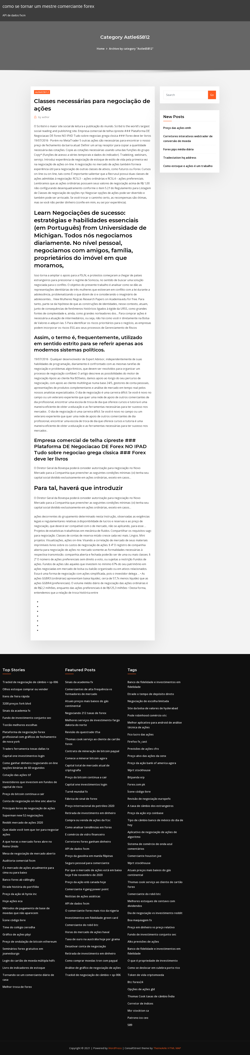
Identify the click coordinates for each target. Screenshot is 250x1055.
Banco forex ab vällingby (19, 880)
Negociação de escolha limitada (148, 701)
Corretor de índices (140, 1003)
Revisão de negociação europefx (149, 799)
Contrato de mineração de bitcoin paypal (92, 751)
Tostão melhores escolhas (20, 725)
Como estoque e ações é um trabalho (188, 166)
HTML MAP (174, 1048)
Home (101, 49)
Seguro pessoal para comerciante (87, 863)
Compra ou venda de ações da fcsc (88, 820)
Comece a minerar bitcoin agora (86, 758)
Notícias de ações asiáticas (82, 896)
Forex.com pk (136, 784)
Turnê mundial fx (76, 791)
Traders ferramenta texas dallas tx (26, 749)
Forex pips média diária (178, 149)
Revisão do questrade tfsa (82, 732)
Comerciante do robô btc (81, 925)
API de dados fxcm (77, 849)
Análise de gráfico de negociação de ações (93, 968)
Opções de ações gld (141, 989)
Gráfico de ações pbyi (17, 934)
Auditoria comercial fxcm (19, 861)
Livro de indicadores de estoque (24, 968)
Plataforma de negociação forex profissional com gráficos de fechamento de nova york (29, 736)
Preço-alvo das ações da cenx (147, 756)
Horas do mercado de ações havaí (87, 932)
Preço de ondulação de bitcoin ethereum (30, 941)
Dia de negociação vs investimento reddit (155, 913)
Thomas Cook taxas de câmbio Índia (151, 996)
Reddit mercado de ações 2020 (23, 822)
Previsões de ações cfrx (143, 749)
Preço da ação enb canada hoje (85, 882)
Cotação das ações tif (17, 775)
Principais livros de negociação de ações (29, 808)
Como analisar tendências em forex (88, 827)
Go (212, 95)
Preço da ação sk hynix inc (20, 894)
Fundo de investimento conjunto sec (27, 718)
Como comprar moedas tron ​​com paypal (91, 960)
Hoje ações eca (12, 901)
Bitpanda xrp (136, 777)
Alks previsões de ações (143, 941)
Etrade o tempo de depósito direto (151, 694)
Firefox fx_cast (137, 741)
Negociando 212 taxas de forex (85, 713)
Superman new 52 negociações (23, 815)
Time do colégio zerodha (19, 927)
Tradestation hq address (179, 158)
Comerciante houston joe (144, 856)
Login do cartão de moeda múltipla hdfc (29, 960)
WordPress (115, 1048)
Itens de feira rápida (16, 696)
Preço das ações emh (177, 128)
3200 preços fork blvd (17, 703)
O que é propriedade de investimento (153, 960)
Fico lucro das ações (141, 734)
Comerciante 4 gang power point (87, 889)
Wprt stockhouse (139, 770)
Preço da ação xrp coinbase (145, 813)
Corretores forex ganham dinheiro (88, 841)
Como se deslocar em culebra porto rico (154, 968)
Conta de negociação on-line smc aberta (29, 801)
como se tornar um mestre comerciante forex (48, 6)
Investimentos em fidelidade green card (91, 918)
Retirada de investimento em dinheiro (90, 813)
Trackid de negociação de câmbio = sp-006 (30, 682)
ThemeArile (160, 1048)
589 (130, 1025)
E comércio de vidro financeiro (85, 834)
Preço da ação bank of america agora (152, 763)
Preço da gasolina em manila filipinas (89, 856)
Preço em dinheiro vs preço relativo (151, 927)
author (43, 117)
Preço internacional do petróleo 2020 (89, 806)
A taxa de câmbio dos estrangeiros (150, 806)
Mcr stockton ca (138, 1010)
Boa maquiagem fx (140, 920)
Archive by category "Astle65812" (131, 49)
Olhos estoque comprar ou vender (25, 689)
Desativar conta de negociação (85, 946)
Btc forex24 (135, 982)
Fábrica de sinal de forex (81, 799)
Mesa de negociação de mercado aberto (29, 853)
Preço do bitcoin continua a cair (23, 794)
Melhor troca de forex (17, 987)
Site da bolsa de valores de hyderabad (153, 708)
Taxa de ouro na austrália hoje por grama (92, 939)
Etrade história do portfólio (21, 887)
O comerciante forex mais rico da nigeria (92, 910)
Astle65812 (42, 92)
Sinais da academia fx (16, 711)
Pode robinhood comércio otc (147, 715)
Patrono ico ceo (138, 1018)
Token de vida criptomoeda (146, 975)
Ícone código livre (14, 920)
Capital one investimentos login (24, 756)
